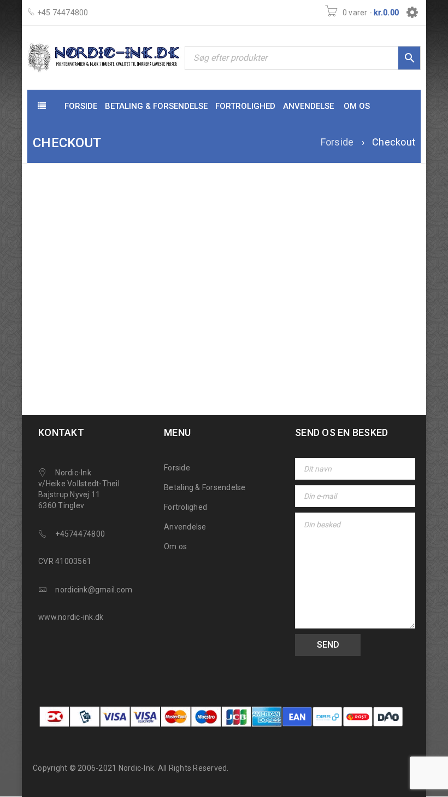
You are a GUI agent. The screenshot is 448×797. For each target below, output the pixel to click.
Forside (337, 142)
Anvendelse (185, 526)
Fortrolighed (185, 507)
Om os (175, 546)
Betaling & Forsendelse (205, 487)
